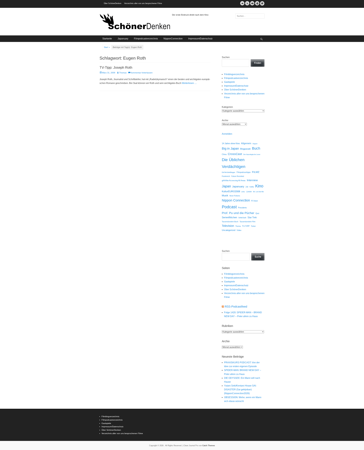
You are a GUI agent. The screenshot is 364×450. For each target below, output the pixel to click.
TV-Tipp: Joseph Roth (116, 67)
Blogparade (245, 149)
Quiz (257, 213)
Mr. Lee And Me (258, 192)
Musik (225, 195)
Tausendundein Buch (230, 222)
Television (228, 225)
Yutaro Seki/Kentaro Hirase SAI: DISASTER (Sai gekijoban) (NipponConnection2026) (240, 389)
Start (107, 47)
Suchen (226, 57)
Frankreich (226, 176)
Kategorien (227, 107)
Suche (258, 256)
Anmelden (227, 134)
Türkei (253, 226)
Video (239, 230)
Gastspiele (229, 82)
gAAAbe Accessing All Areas (234, 180)
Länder (249, 192)
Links (243, 192)
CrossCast (235, 154)
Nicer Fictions (234, 196)
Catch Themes (208, 445)
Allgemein (246, 143)
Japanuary (123, 38)
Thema (238, 226)
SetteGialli (242, 218)
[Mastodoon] (261, 5)
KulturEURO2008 (231, 191)
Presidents (242, 208)
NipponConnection (173, 38)
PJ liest (254, 201)
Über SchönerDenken (112, 3)
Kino (259, 186)
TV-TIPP (246, 226)
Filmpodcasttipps (244, 172)
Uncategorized (228, 230)
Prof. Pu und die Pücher (238, 213)
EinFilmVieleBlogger (228, 172)
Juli (246, 187)
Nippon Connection (236, 200)
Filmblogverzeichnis (234, 74)
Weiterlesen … (189, 83)
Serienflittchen (229, 217)
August (255, 143)
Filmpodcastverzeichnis (146, 38)
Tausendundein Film (247, 222)
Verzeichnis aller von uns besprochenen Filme (143, 3)
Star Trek (252, 217)
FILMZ (255, 172)
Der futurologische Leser (251, 154)
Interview (252, 180)
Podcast (229, 206)
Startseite (107, 38)
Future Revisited (237, 176)
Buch (256, 148)
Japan (226, 186)
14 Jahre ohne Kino (231, 143)
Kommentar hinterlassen (142, 73)
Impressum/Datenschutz (200, 38)
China (224, 154)
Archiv (225, 120)
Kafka (252, 187)
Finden (257, 63)
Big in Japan (230, 148)
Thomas (123, 73)
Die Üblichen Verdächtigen (233, 163)
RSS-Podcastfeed (236, 306)
